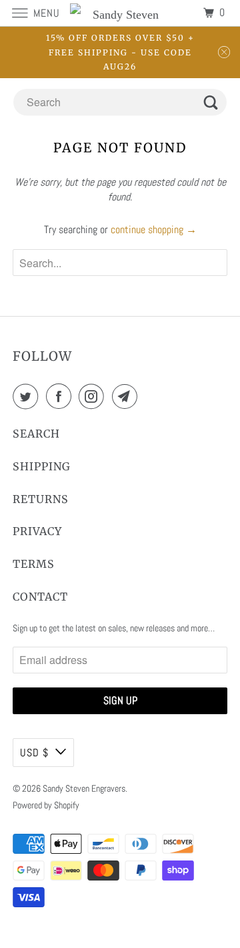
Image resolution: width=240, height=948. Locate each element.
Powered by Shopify (46, 805)
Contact (40, 596)
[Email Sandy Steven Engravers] (127, 396)
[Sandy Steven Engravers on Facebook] (61, 396)
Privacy (37, 531)
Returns (41, 499)
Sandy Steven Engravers (84, 788)
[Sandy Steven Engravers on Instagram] (94, 396)
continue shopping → (154, 229)
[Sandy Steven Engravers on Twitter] (28, 396)
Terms (34, 564)
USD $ (34, 753)
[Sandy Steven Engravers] (120, 13)
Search (36, 433)
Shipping (42, 466)
